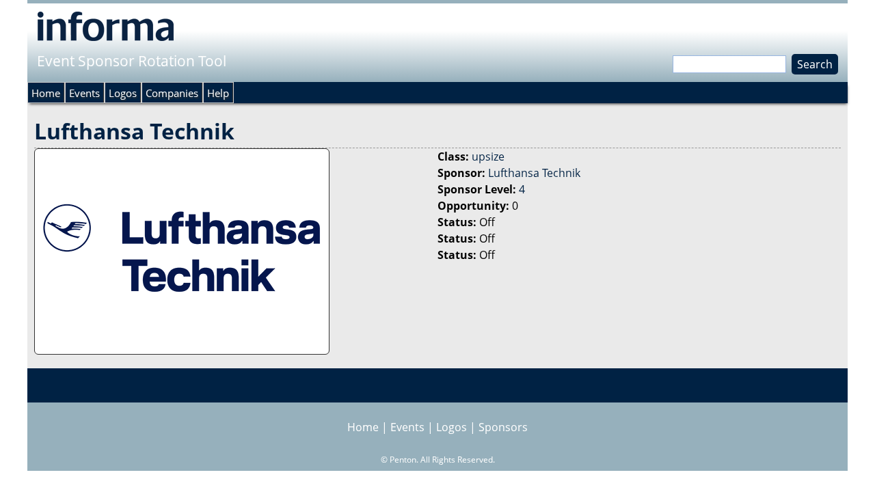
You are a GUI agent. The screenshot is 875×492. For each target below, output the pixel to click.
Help (218, 93)
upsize (488, 156)
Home (45, 93)
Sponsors (503, 427)
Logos (123, 93)
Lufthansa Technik (534, 172)
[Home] (105, 26)
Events (84, 93)
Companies (172, 93)
